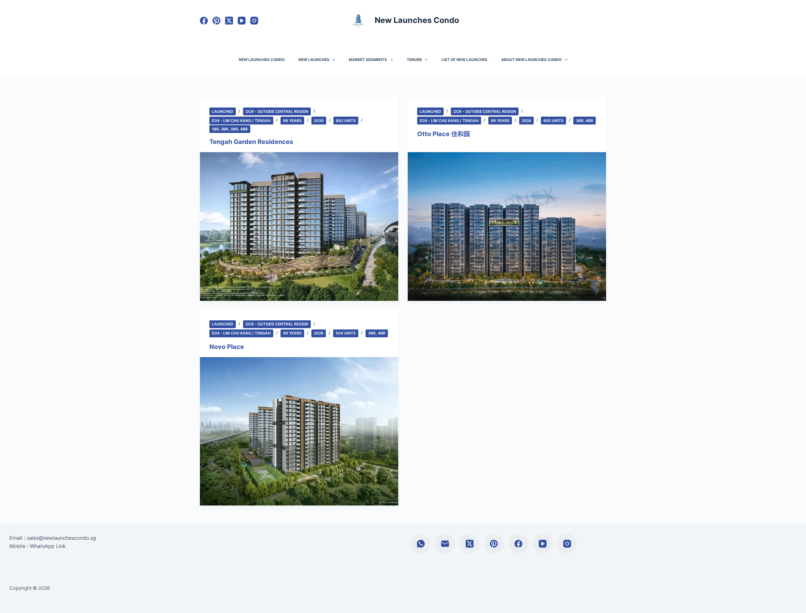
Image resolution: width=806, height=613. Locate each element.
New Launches (313, 59)
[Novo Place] (299, 431)
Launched (222, 111)
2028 (526, 120)
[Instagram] (254, 21)
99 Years (292, 120)
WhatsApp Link (48, 546)
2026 (318, 333)
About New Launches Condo (531, 59)
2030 (319, 120)
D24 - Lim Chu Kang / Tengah (241, 120)
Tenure (414, 59)
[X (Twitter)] (229, 21)
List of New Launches (464, 59)
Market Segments (368, 59)
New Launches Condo (417, 20)
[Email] (445, 544)
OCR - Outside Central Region (277, 111)
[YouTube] (242, 21)
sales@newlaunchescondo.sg (61, 538)
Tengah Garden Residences (251, 142)
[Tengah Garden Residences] (299, 226)
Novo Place (226, 347)
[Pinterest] (216, 21)
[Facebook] (204, 21)
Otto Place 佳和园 (443, 134)
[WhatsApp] (421, 544)
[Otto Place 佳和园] (507, 226)
